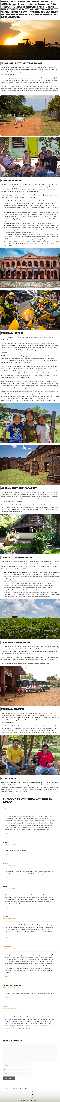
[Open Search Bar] (11, 8)
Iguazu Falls (38, 214)
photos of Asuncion (52, 207)
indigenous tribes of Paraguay (28, 350)
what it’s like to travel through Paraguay (32, 663)
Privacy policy (24, 1088)
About (7, 1088)
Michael (5, 863)
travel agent (7, 946)
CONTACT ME (24, 3)
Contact (15, 1088)
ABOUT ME (14, 3)
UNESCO (13, 6)
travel (5, 1006)
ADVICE (34, 3)
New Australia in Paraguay (17, 388)
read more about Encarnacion (21, 232)
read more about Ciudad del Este (46, 219)
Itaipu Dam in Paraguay (39, 596)
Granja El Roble (42, 587)
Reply (6, 833)
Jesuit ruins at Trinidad (20, 362)
